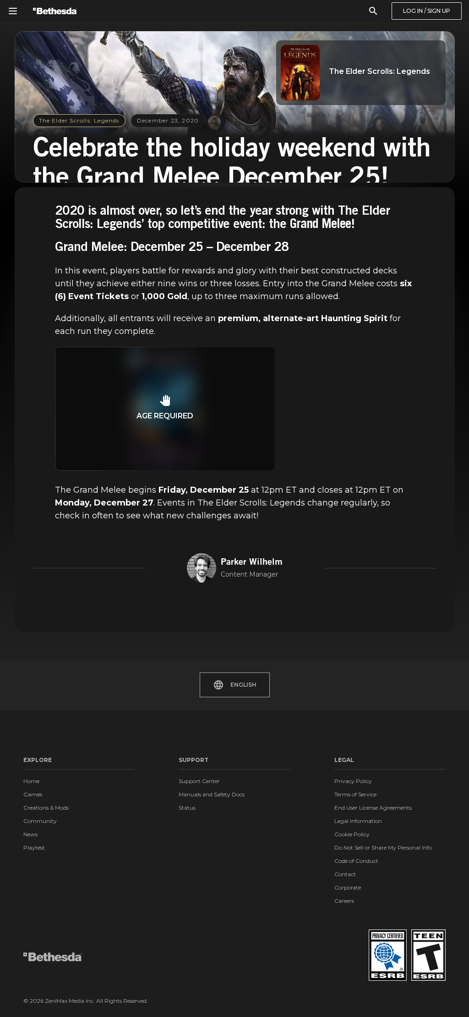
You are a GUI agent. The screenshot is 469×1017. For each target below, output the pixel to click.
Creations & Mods (46, 807)
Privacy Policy (353, 781)
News (30, 834)
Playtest (34, 847)
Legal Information (358, 820)
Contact (345, 874)
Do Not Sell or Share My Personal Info (383, 847)
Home (31, 781)
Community (40, 820)
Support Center (199, 781)
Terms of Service (355, 794)
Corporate (347, 887)
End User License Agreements (373, 807)
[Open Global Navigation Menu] (12, 11)
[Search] (373, 11)
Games (32, 794)
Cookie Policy (352, 834)
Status (187, 807)
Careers (344, 900)
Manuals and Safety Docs (212, 794)
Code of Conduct (356, 860)
